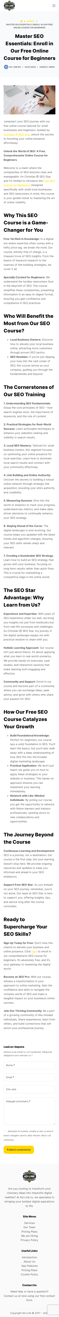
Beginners (23, 185)
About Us (29, 1261)
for (15, 185)
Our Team (29, 1227)
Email (10, 1077)
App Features (29, 1265)
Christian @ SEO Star (17, 134)
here (34, 951)
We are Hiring (29, 1235)
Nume (10, 1065)
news (52, 67)
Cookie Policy (29, 1274)
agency (43, 67)
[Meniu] (53, 5)
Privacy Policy (29, 1240)
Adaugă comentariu (18, 1101)
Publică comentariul (19, 1149)
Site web (11, 1089)
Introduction (29, 1257)
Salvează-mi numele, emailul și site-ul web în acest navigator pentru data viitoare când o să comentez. (28, 1135)
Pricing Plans (29, 1231)
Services (29, 1223)
